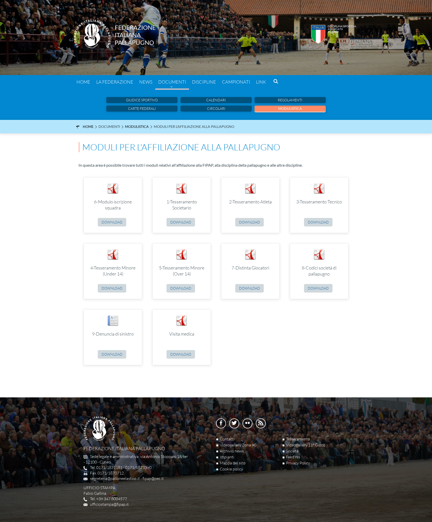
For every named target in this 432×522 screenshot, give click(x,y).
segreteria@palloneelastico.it (115, 478)
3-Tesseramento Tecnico (319, 201)
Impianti (227, 456)
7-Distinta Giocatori (250, 268)
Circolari (216, 108)
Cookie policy (231, 468)
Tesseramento (298, 438)
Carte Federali (142, 108)
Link (261, 82)
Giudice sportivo (142, 100)
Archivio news (232, 450)
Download (112, 222)
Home (83, 82)
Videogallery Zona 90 (238, 444)
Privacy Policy (298, 462)
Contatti (227, 438)
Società (292, 450)
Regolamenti (290, 100)
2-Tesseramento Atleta (250, 201)
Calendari (216, 100)
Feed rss (293, 456)
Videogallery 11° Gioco (305, 444)
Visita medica (181, 334)
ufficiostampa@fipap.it (109, 504)
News (145, 82)
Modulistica (290, 108)
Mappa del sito (232, 462)
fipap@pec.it (153, 478)
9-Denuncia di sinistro (113, 334)
